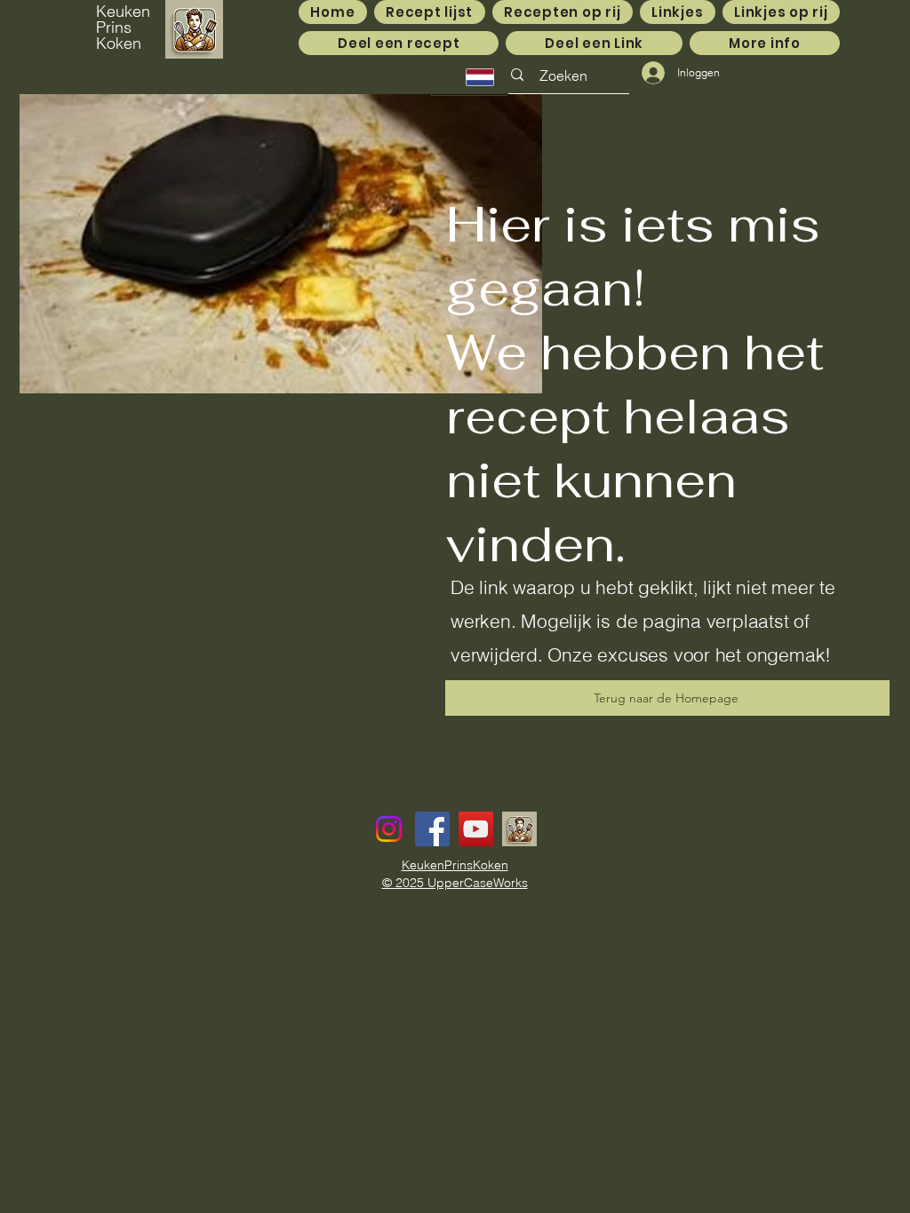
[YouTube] (476, 829)
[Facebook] (432, 829)
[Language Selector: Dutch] (469, 77)
